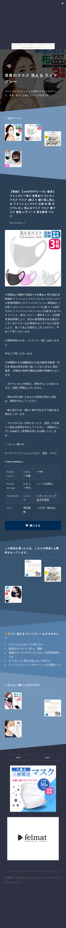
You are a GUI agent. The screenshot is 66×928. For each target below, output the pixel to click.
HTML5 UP (16, 882)
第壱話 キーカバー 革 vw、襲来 (25, 648)
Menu (62, 3)
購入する (35, 525)
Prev (18, 758)
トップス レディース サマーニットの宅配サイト (35, 664)
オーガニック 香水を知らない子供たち (30, 660)
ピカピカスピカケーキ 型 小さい (26, 644)
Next (47, 758)
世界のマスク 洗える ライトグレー (23, 877)
